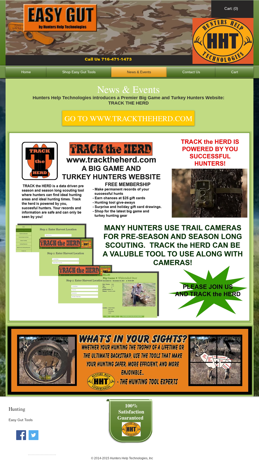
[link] (231, 8)
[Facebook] (21, 435)
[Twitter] (33, 435)
